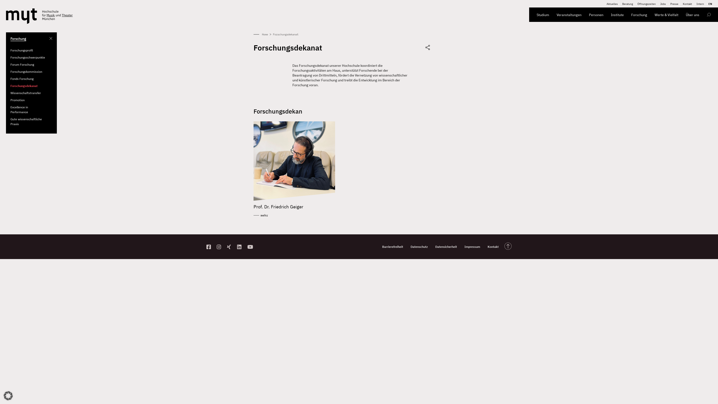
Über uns (692, 15)
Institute (617, 15)
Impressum (472, 247)
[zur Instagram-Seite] (220, 246)
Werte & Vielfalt (666, 15)
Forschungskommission (26, 72)
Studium (543, 15)
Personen (596, 15)
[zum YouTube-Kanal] (251, 246)
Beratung (627, 4)
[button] (8, 396)
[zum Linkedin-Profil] (240, 246)
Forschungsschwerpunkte (27, 57)
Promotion (17, 100)
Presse (674, 4)
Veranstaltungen (569, 15)
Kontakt (687, 4)
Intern (700, 4)
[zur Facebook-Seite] (210, 246)
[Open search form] (709, 15)
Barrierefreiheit (392, 247)
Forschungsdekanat (24, 86)
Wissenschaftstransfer (25, 93)
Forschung (639, 15)
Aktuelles (612, 4)
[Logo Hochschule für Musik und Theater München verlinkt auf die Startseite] (21, 16)
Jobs (663, 4)
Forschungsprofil (21, 50)
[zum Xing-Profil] (230, 246)
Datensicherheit (446, 247)
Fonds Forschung (21, 79)
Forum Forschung (22, 64)
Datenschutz (419, 247)
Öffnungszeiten (646, 4)
